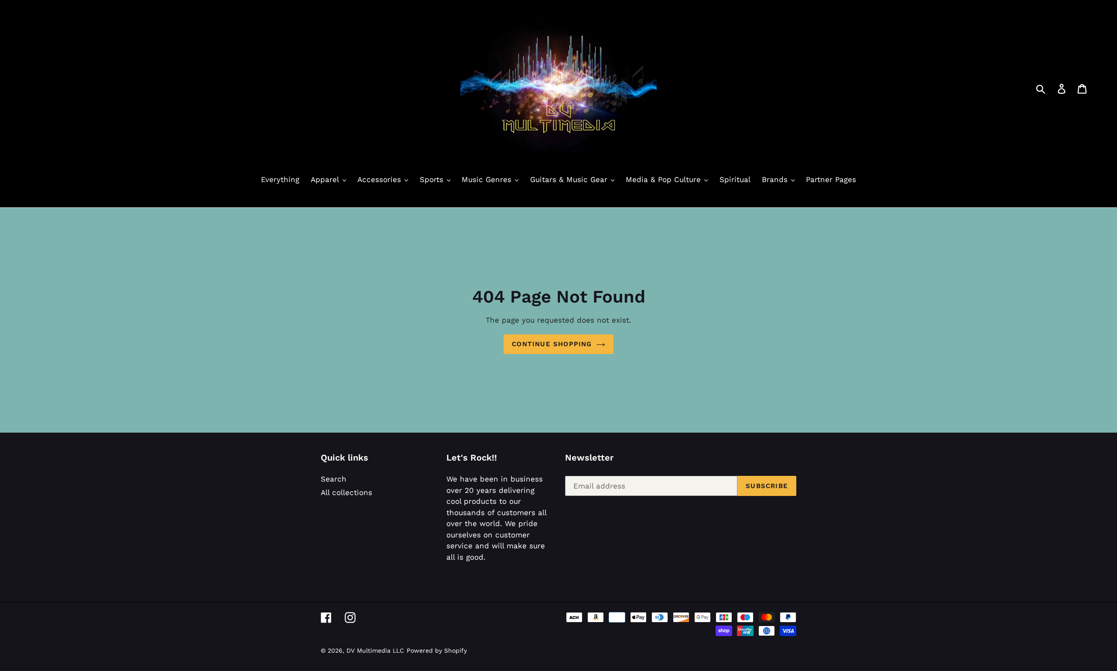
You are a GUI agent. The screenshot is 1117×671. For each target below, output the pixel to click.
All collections (346, 492)
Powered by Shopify (437, 650)
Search (333, 479)
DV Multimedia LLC (375, 650)
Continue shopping (552, 344)
